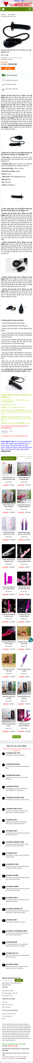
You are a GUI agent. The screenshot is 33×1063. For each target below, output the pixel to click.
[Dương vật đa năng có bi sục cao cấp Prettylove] (9, 579)
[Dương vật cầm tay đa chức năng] (9, 661)
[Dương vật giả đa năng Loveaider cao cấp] (9, 551)
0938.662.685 (12, 64)
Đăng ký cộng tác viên (8, 1004)
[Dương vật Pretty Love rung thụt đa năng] (24, 606)
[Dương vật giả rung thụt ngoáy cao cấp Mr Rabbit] (24, 524)
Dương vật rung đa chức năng (14, 57)
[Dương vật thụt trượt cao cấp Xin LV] (24, 688)
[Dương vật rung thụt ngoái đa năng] (24, 661)
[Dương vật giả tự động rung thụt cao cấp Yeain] (9, 524)
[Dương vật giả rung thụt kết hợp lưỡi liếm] (24, 469)
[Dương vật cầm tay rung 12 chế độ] (9, 688)
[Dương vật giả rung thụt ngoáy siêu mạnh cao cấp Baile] (9, 469)
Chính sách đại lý (6, 1007)
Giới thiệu (4, 1002)
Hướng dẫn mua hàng (7, 990)
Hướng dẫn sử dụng (7, 995)
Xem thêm (16, 737)
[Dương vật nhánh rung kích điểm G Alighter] (9, 633)
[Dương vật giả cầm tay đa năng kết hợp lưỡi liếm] (24, 496)
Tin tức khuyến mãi (7, 1016)
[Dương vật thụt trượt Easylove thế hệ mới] (24, 715)
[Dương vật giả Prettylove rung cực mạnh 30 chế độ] (24, 551)
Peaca (3, 1018)
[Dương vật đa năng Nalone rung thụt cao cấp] (9, 606)
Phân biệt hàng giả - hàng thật (9, 993)
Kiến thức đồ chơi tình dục (9, 1013)
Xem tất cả (28, 458)
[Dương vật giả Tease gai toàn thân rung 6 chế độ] (24, 579)
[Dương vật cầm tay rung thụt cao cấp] (24, 633)
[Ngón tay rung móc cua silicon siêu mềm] (9, 496)
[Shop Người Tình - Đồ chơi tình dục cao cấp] (16, 3)
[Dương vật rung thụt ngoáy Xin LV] (9, 715)
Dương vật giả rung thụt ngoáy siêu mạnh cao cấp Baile (8, 479)
